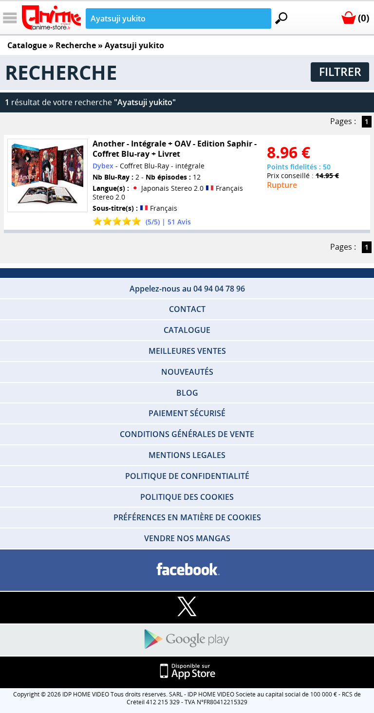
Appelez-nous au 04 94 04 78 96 (187, 288)
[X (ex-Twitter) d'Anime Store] (187, 607)
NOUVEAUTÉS (187, 371)
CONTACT (187, 309)
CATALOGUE (187, 330)
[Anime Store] (51, 17)
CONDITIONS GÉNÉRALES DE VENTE (187, 434)
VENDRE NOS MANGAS (187, 538)
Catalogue (27, 45)
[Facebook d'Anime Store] (187, 569)
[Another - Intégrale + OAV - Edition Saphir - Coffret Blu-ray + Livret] (47, 175)
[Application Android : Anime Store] (187, 639)
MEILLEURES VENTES (187, 351)
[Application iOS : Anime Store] (187, 672)
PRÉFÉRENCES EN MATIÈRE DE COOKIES (187, 517)
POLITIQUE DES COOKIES (187, 497)
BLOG (187, 392)
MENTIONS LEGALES (187, 455)
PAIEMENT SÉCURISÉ (187, 413)
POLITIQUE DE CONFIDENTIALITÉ (187, 476)
